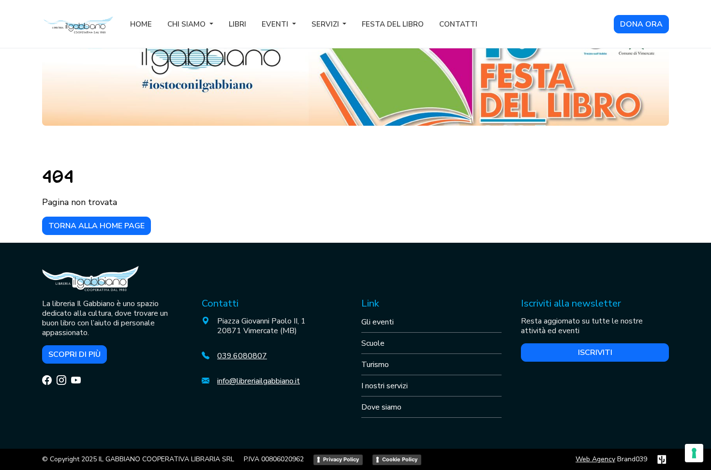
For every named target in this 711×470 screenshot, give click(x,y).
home (141, 24)
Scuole (373, 343)
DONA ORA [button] (641, 24)
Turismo (375, 364)
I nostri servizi (384, 386)
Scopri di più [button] (74, 354)
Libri (237, 24)
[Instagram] (61, 380)
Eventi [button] (276, 24)
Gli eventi (377, 322)
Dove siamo (381, 407)
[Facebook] (47, 380)
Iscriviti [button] (595, 352)
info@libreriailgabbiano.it (258, 381)
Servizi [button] (326, 24)
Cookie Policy (399, 459)
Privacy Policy (341, 459)
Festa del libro (393, 24)
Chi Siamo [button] (187, 24)
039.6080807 (242, 356)
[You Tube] (76, 380)
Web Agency (595, 459)
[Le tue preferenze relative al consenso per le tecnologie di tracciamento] (694, 453)
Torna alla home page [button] (96, 225)
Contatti (458, 24)
